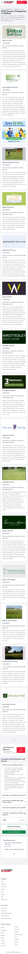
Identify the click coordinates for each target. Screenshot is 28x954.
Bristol (2, 938)
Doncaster (3, 945)
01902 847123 (6, 210)
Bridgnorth (4, 255)
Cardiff (2, 940)
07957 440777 (6, 582)
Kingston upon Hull (19, 934)
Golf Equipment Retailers (6, 913)
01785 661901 (6, 707)
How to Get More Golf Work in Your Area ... (13, 843)
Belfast (2, 927)
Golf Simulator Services (6, 918)
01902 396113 (6, 484)
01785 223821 (6, 623)
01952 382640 (6, 165)
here (8, 768)
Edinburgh (17, 929)
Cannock (4, 667)
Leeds (16, 937)
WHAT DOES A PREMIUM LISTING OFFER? (14, 808)
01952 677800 (6, 90)
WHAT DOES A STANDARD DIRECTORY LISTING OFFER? (12, 801)
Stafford (4, 626)
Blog (2, 892)
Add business (21, 750)
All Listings (3, 884)
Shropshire (8, 46)
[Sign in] (14, 2)
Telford (3, 92)
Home (2, 881)
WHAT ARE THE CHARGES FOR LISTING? (13, 795)
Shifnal (3, 46)
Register (3, 894)
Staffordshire (9, 626)
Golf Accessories (5, 916)
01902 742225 (6, 299)
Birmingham (3, 930)
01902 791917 (6, 393)
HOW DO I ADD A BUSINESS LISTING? (12, 765)
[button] (24, 820)
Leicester (16, 939)
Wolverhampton (5, 212)
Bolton (2, 933)
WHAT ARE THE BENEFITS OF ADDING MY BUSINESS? (14, 814)
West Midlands (14, 46)
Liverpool (17, 942)
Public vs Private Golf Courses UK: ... (14, 850)
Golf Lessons (4, 910)
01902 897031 (6, 533)
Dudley (3, 536)
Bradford (3, 935)
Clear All (21, 820)
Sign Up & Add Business (14, 832)
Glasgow (17, 932)
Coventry (3, 943)
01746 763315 (6, 252)
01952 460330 (6, 43)
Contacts (3, 889)
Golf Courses (4, 908)
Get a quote (3, 887)
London (16, 945)
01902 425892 (6, 438)
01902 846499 (6, 348)
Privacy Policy (4, 899)
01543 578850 (6, 664)
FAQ (2, 897)
